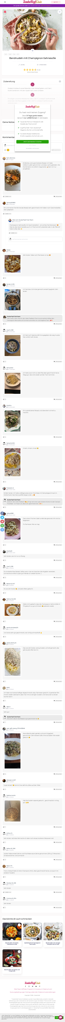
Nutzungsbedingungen (17, 992)
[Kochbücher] (32, 51)
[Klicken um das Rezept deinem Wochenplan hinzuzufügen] (19, 924)
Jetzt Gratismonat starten (32, 141)
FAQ (15, 989)
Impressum (38, 989)
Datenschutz (47, 989)
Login (56, 2)
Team (19, 989)
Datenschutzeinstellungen (47, 992)
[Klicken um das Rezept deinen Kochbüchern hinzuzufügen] (11, 940)
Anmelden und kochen (32, 148)
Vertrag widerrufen (32, 992)
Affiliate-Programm (28, 989)
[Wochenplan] (59, 12)
